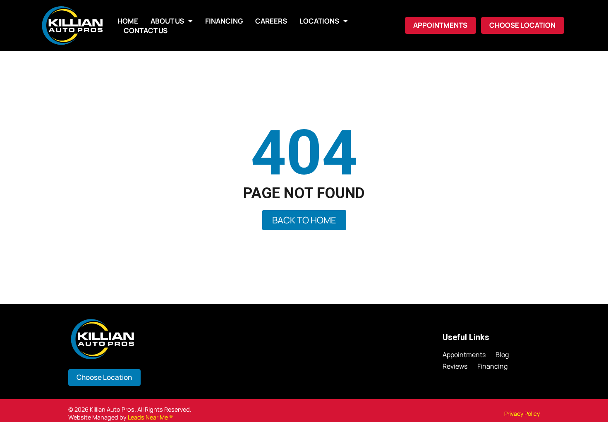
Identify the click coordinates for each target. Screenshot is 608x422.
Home (127, 21)
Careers (271, 21)
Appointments (464, 355)
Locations (319, 21)
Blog (502, 355)
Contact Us (146, 30)
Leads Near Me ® (150, 417)
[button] (522, 25)
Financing (224, 21)
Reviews (455, 366)
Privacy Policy (522, 413)
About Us (167, 21)
